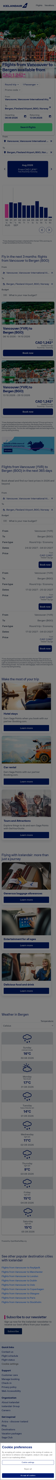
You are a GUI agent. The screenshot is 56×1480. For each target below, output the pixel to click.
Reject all (28, 1469)
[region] (28, 1461)
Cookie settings (28, 1462)
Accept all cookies (28, 1475)
